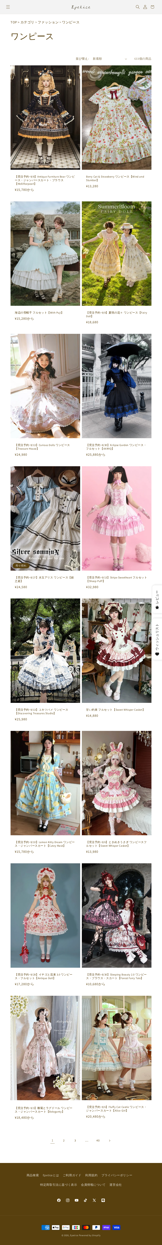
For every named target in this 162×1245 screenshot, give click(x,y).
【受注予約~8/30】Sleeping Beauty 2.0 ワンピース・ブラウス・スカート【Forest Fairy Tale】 (116, 976)
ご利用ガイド (72, 1175)
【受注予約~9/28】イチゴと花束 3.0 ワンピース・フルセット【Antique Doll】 (44, 976)
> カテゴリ (26, 22)
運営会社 (115, 1185)
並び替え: (82, 59)
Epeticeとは (51, 1175)
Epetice (74, 1235)
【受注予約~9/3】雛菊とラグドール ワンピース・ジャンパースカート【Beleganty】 (44, 1109)
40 (98, 1140)
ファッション (48, 22)
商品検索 (33, 1175)
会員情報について (93, 1185)
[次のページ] (109, 1140)
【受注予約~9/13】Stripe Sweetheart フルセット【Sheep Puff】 (116, 579)
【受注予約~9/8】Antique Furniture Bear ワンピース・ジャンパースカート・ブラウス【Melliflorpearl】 (45, 180)
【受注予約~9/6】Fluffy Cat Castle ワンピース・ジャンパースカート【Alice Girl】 (116, 1108)
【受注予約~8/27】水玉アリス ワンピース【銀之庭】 (44, 579)
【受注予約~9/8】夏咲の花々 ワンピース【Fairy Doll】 (116, 314)
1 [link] (52, 1140)
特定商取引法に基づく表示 (58, 1185)
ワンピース (71, 22)
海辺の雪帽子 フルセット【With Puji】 (39, 312)
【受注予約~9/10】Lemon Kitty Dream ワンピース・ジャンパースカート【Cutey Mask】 (45, 844)
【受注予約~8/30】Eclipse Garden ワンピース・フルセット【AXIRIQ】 (116, 446)
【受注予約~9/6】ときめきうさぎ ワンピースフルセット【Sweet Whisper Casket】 (116, 844)
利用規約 (91, 1175)
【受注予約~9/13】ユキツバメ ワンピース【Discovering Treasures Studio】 (41, 711)
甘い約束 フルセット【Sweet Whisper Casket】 (115, 709)
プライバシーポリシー (116, 1175)
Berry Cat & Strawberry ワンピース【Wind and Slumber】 (115, 178)
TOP (14, 22)
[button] (8, 7)
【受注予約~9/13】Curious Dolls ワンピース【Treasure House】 (42, 446)
